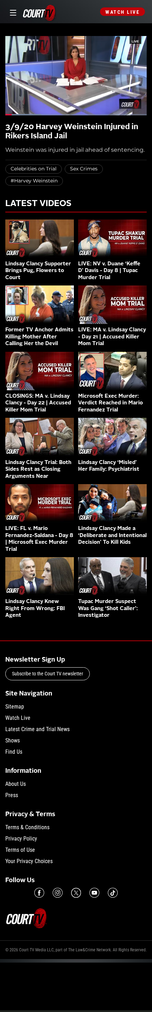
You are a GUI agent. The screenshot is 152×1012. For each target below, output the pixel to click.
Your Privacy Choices (29, 861)
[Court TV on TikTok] (113, 893)
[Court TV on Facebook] (39, 893)
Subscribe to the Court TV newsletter (47, 673)
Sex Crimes (84, 168)
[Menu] (12, 12)
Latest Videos (38, 204)
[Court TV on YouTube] (94, 893)
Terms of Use (20, 850)
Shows (12, 740)
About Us (15, 784)
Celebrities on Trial (34, 168)
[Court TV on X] (76, 893)
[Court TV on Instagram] (58, 893)
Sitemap (14, 706)
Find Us (13, 751)
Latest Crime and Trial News (37, 729)
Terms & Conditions (27, 827)
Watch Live (122, 12)
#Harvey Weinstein (34, 180)
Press (11, 795)
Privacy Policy (21, 838)
